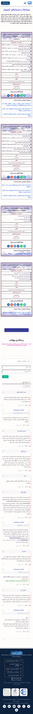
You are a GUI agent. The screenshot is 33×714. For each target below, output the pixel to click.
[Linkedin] (16, 710)
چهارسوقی (19, 525)
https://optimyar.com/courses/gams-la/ (16, 581)
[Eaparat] (9, 706)
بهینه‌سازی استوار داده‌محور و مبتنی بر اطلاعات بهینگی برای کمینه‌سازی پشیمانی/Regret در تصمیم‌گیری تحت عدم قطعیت (16, 104)
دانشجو (20, 572)
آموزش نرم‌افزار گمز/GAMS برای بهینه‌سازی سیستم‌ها (19, 254)
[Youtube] (14, 706)
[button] (25, 3)
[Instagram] (4, 706)
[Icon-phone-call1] (19, 706)
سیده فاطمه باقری (17, 413)
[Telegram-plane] (28, 706)
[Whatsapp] (23, 706)
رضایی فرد (19, 613)
